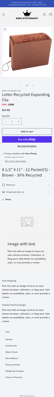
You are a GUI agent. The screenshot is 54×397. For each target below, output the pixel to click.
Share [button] (8, 199)
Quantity (6, 116)
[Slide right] (33, 86)
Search (9, 339)
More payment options (27, 146)
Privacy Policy (13, 365)
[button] (3, 14)
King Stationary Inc (29, 396)
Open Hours (12, 352)
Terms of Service (14, 377)
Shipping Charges (15, 371)
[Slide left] (21, 86)
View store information (15, 161)
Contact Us (11, 346)
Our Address (12, 358)
